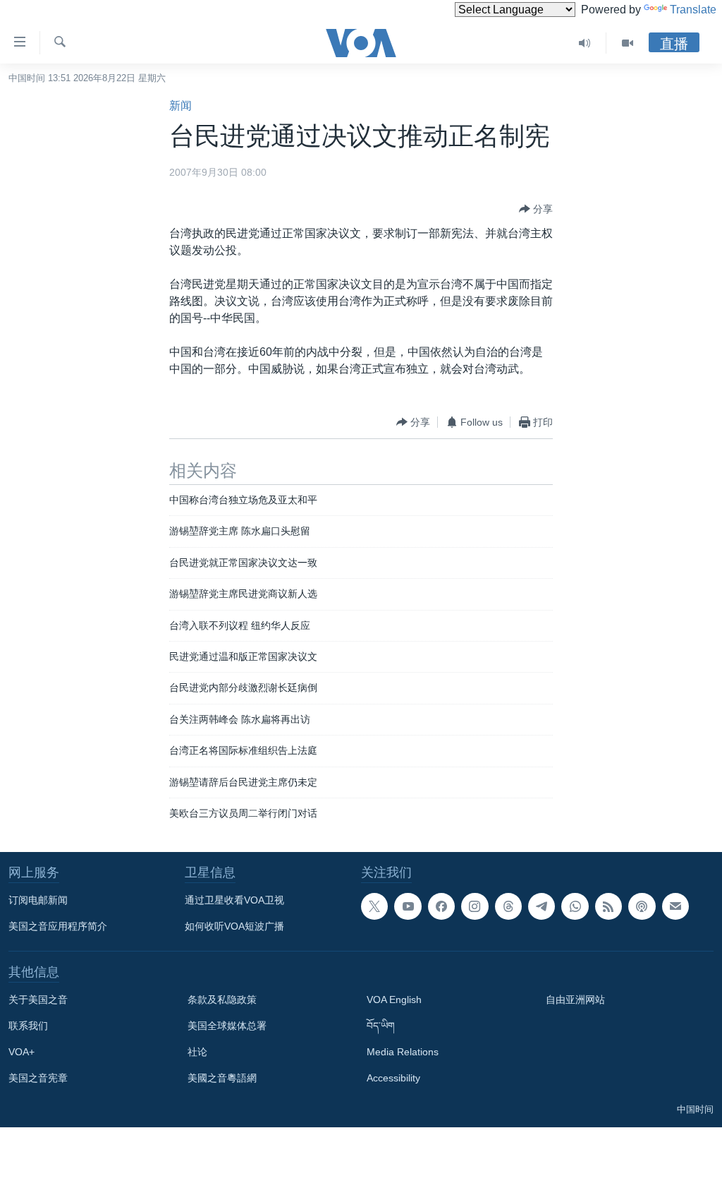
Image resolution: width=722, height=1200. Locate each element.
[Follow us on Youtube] (407, 906)
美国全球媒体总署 (227, 1025)
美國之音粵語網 (222, 1078)
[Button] (536, 208)
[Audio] (584, 43)
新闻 (180, 106)
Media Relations (403, 1051)
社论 (197, 1051)
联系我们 (28, 1025)
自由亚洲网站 (575, 999)
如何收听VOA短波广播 (234, 926)
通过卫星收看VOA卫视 (234, 900)
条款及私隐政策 (222, 999)
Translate (693, 10)
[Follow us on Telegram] (541, 906)
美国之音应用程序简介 (57, 926)
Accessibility (393, 1078)
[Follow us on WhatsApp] (574, 906)
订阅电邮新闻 (38, 900)
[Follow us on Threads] (508, 906)
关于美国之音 (38, 999)
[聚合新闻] (608, 906)
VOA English (394, 999)
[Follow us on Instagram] (474, 906)
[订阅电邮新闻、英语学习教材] (675, 906)
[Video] (627, 43)
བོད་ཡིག (381, 1025)
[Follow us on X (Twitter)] (374, 906)
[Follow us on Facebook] (441, 906)
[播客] (641, 906)
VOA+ (21, 1051)
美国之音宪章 (38, 1078)
